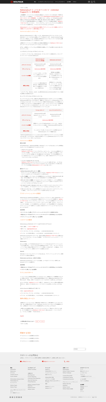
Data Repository (31, 374)
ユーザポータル (83, 372)
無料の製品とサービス (39, 28)
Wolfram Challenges (67, 372)
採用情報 (82, 388)
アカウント (82, 374)
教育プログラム (48, 374)
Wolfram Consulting (32, 369)
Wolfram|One (13, 369)
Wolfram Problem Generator (69, 371)
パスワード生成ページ (33, 226)
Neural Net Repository (32, 380)
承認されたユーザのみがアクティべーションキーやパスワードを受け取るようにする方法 (41, 214)
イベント (82, 391)
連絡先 (81, 389)
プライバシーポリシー (87, 397)
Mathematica (13, 371)
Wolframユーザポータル (56, 43)
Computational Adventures (68, 379)
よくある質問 (83, 379)
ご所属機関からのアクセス (86, 376)
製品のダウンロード (84, 371)
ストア (81, 369)
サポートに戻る (24, 7)
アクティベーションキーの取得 (50, 27)
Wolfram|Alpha (66, 369)
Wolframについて (84, 386)
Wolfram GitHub (31, 389)
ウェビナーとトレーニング (51, 372)
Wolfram (75, 397)
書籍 (46, 383)
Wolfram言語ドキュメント (50, 371)
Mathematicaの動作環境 (40, 69)
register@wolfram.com (32, 228)
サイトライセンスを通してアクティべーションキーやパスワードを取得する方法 (39, 212)
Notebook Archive (31, 387)
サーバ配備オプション (15, 392)
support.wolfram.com (28, 291)
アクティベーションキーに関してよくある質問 (32, 216)
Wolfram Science (66, 387)
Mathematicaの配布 (38, 27)
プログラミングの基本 (50, 379)
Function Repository (32, 376)
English (22, 316)
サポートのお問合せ (84, 380)
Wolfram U (47, 369)
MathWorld (65, 385)
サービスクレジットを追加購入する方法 (29, 335)
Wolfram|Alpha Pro (14, 380)
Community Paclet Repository (34, 378)
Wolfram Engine (13, 385)
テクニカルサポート (28, 28)
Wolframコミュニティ (34, 282)
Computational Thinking (68, 377)
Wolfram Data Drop (67, 383)
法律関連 (80, 397)
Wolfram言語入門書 (49, 377)
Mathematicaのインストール (26, 27)
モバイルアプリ (13, 382)
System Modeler (13, 376)
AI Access (12, 372)
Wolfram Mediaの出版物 (68, 388)
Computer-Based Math (67, 375)
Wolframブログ (48, 388)
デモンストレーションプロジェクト (70, 381)
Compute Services (14, 374)
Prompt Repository (32, 381)
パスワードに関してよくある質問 (29, 269)
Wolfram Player (13, 387)
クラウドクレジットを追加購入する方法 (29, 338)
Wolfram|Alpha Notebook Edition (17, 379)
